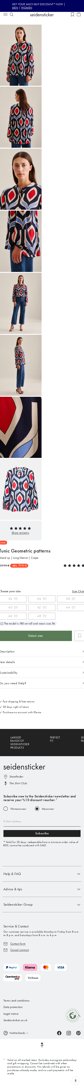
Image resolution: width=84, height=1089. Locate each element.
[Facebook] (59, 1033)
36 (39, 599)
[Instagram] (69, 1033)
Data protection (13, 1007)
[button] (20, 533)
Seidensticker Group (18, 904)
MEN (15, 7)
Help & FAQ (12, 874)
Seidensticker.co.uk (15, 1020)
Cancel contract (19, 949)
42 (39, 607)
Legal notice (11, 1014)
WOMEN (26, 7)
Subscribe (42, 833)
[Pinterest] (78, 1033)
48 (39, 616)
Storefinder (16, 776)
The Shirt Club (18, 783)
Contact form (18, 943)
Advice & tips (12, 889)
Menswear (48, 808)
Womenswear (18, 808)
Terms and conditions (16, 1000)
